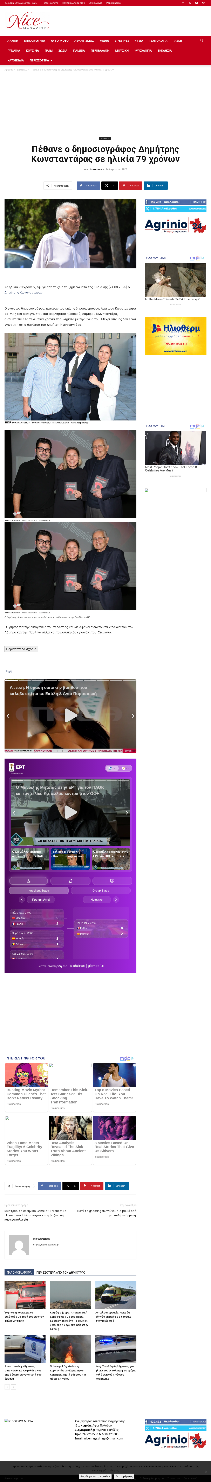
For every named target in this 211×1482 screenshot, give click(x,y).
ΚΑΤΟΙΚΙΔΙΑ (15, 60)
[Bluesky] (203, 3)
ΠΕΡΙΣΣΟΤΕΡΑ (39, 60)
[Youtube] (196, 3)
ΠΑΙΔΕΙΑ (79, 50)
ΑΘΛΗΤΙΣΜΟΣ (84, 41)
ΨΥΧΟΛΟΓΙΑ (143, 50)
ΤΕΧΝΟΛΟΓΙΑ (158, 41)
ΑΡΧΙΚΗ (12, 41)
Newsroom (96, 169)
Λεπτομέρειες (124, 1476)
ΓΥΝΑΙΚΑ (13, 50)
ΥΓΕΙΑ (139, 41)
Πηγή (8, 671)
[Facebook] (183, 3)
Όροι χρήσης (51, 2)
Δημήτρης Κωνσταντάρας (23, 292)
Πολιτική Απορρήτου (73, 2)
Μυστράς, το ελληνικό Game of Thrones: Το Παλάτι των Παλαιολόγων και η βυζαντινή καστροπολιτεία (35, 1215)
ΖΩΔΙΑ (63, 50)
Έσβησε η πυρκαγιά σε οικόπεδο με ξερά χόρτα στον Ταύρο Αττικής (24, 1316)
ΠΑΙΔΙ (49, 50)
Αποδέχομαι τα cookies (95, 1476)
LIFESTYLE (122, 41)
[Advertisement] (131, 21)
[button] (201, 41)
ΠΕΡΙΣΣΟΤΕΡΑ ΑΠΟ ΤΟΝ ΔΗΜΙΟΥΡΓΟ (60, 1272)
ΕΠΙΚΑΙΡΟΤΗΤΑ (34, 41)
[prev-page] (7, 1387)
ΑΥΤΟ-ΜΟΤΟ (60, 41)
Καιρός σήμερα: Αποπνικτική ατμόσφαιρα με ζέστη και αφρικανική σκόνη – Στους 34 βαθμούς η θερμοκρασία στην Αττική (69, 1321)
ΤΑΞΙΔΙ (177, 41)
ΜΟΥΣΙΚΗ (122, 50)
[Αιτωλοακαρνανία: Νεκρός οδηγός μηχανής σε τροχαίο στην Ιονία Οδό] (115, 1295)
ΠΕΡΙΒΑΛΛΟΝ (100, 50)
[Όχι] (206, 1471)
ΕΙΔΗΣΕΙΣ (21, 69)
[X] (190, 3)
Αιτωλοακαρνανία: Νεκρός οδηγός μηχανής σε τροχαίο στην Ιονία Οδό (113, 1316)
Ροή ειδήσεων (113, 2)
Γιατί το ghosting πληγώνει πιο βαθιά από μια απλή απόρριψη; (106, 1213)
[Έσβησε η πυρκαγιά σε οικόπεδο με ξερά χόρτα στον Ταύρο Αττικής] (25, 1295)
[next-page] (13, 1387)
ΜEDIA (104, 41)
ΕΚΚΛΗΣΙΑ (165, 50)
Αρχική (9, 69)
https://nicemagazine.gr (46, 1244)
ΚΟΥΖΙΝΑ (32, 50)
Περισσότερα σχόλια (21, 649)
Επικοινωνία (95, 2)
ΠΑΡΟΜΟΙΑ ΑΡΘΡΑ (19, 1272)
